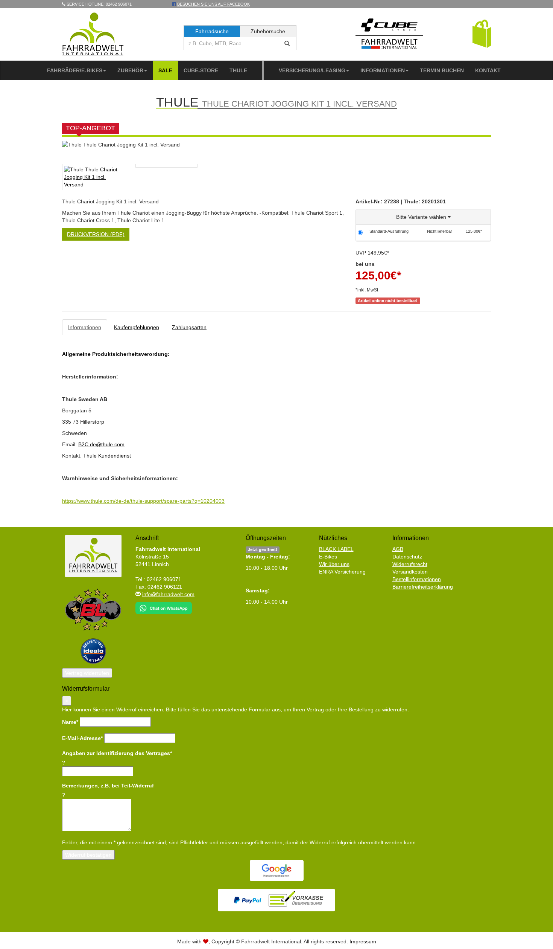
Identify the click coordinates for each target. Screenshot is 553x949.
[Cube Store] (389, 35)
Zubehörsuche (268, 31)
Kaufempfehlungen (136, 327)
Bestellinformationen (416, 579)
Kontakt (488, 70)
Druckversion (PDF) (96, 234)
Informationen (382, 70)
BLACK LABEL (336, 549)
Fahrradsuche (212, 31)
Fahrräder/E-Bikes (74, 70)
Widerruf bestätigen (88, 855)
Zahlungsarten (189, 327)
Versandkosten (410, 572)
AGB (397, 549)
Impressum (362, 941)
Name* (70, 722)
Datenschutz (407, 557)
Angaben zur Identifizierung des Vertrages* (117, 753)
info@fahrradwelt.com (168, 594)
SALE (165, 70)
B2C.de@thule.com (101, 444)
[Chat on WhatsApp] (163, 606)
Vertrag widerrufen (87, 673)
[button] (481, 33)
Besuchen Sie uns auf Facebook (213, 4)
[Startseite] (93, 34)
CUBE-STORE (201, 70)
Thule (238, 70)
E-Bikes (328, 557)
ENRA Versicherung (342, 572)
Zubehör (130, 70)
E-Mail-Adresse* (82, 738)
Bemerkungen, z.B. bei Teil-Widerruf (108, 786)
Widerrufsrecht (409, 564)
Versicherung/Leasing (312, 70)
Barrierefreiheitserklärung (422, 587)
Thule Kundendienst (107, 456)
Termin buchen (442, 70)
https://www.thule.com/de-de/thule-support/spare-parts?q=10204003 (143, 501)
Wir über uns (334, 564)
